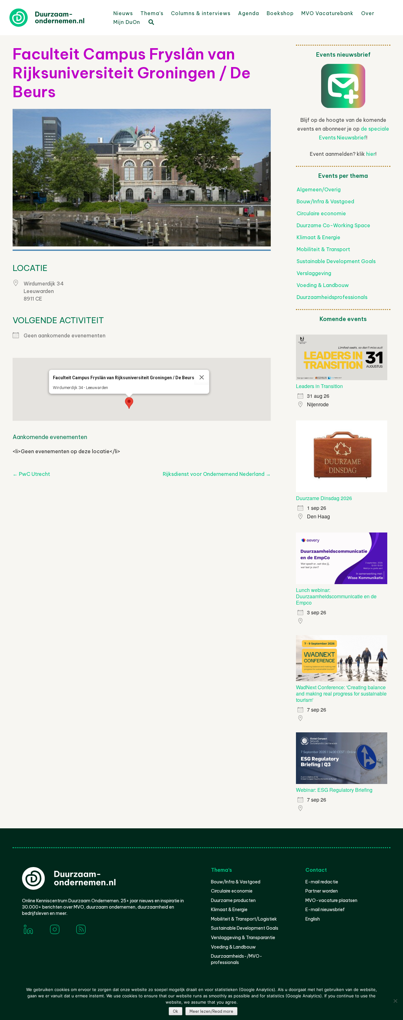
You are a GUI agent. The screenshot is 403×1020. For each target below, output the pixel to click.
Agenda (248, 13)
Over (367, 13)
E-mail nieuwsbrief (325, 909)
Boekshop (280, 13)
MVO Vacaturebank (327, 13)
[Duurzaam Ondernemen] (56, 17)
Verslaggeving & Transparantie (243, 937)
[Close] (201, 377)
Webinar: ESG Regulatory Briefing (334, 789)
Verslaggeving (314, 273)
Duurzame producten (233, 900)
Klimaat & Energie (318, 237)
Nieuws (123, 13)
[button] (129, 403)
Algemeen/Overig (319, 189)
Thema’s (151, 13)
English (312, 919)
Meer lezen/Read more (211, 1011)
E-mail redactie (321, 882)
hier (370, 154)
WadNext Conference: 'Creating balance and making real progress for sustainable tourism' (341, 693)
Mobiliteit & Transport (323, 249)
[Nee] (395, 1001)
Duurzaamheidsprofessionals (332, 297)
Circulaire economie (321, 213)
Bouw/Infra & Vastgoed (325, 201)
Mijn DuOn (126, 22)
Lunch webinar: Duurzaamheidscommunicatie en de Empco (336, 596)
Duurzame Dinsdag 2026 (324, 498)
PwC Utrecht (31, 474)
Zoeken (151, 22)
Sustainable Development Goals (336, 261)
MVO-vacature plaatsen (331, 900)
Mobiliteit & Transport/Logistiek (244, 919)
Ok (175, 1011)
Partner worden (321, 891)
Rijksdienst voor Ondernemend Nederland (217, 474)
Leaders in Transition (319, 386)
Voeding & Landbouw (323, 285)
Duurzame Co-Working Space (333, 225)
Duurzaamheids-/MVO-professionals (236, 959)
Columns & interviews (200, 13)
